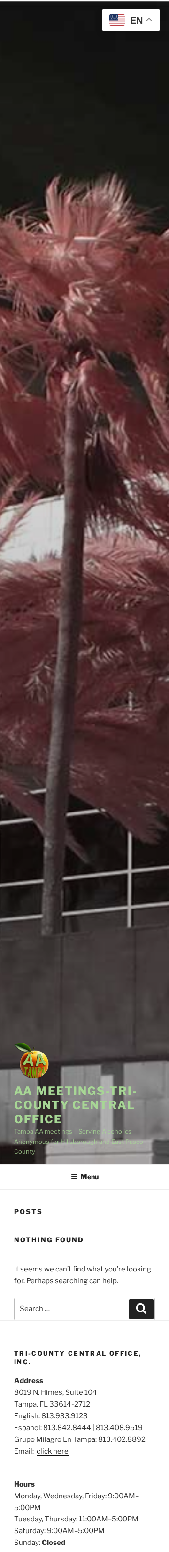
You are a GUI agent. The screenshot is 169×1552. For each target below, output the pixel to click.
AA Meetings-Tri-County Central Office (76, 1105)
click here (53, 1451)
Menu (90, 1177)
